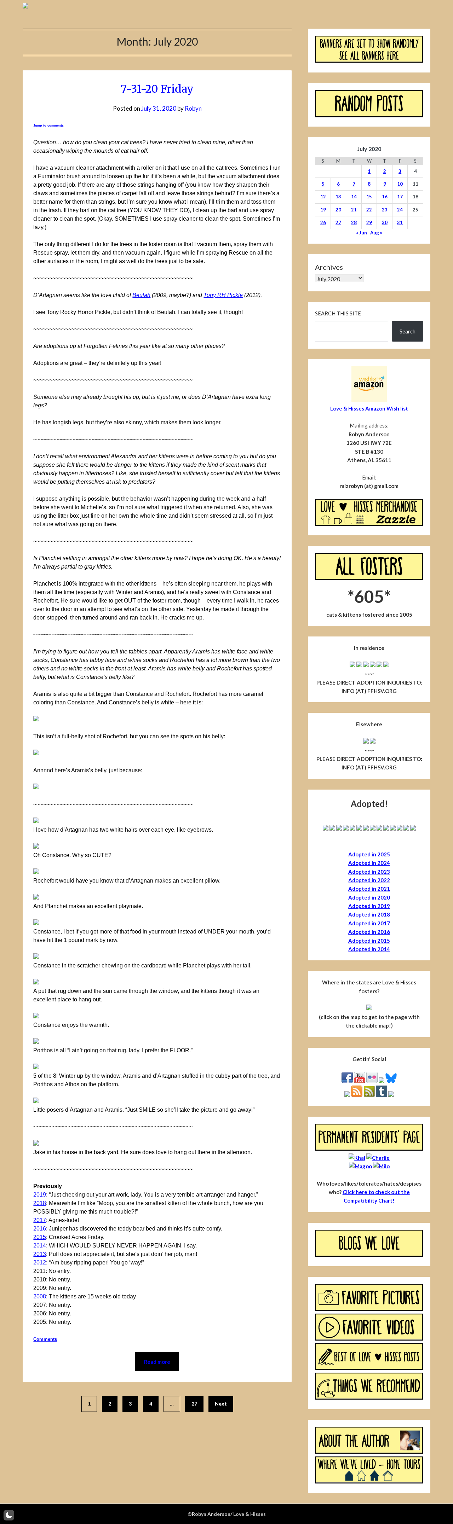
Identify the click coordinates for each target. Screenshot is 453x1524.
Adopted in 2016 (369, 932)
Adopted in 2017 (369, 923)
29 (369, 222)
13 (338, 196)
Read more (157, 1362)
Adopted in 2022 (369, 880)
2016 (39, 1229)
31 (400, 222)
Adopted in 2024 (369, 863)
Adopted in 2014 (369, 949)
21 (354, 210)
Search (407, 331)
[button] (9, 1515)
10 (400, 184)
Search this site (338, 313)
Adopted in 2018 (369, 914)
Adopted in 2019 (369, 906)
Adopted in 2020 (369, 897)
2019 (39, 1195)
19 (323, 210)
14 (354, 196)
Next (221, 1404)
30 (385, 222)
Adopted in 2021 (369, 888)
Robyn (193, 108)
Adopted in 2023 (369, 871)
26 (323, 222)
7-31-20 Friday (157, 88)
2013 (39, 1254)
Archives (329, 267)
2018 (39, 1203)
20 (338, 210)
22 (369, 210)
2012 (39, 1263)
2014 (39, 1246)
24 (400, 210)
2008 (39, 1296)
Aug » (376, 232)
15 (369, 196)
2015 (39, 1237)
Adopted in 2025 (369, 854)
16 (385, 196)
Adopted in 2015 (369, 940)
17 (400, 196)
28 (354, 222)
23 (385, 210)
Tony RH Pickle (223, 295)
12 (323, 196)
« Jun (361, 232)
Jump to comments (48, 125)
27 (194, 1404)
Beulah (141, 295)
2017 (39, 1220)
